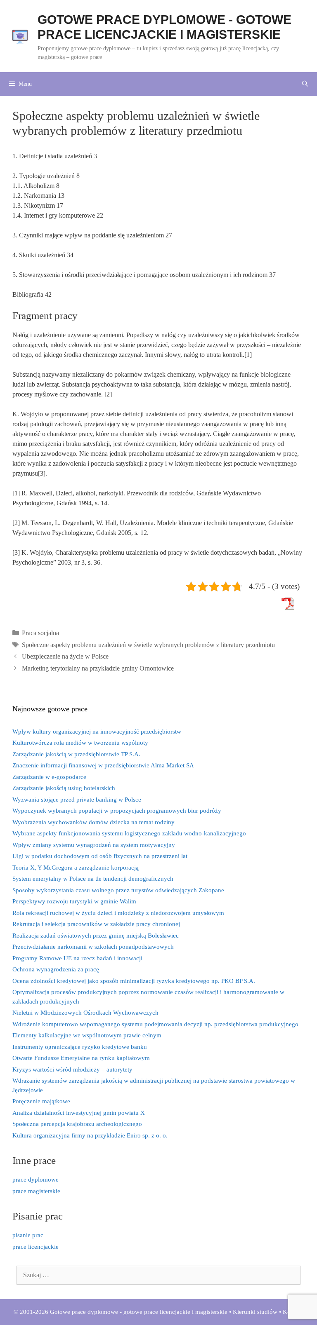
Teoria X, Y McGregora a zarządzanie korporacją (75, 867)
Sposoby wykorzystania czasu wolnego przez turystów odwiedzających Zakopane (118, 890)
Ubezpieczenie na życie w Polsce (65, 656)
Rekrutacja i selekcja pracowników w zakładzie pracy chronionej (96, 924)
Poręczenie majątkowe (41, 1101)
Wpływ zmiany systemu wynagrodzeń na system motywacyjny (93, 845)
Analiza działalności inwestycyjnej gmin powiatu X (78, 1112)
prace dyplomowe (35, 1179)
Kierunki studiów (255, 1312)
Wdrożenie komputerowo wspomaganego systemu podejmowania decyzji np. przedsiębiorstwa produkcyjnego (155, 1024)
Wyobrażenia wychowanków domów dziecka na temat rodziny (93, 822)
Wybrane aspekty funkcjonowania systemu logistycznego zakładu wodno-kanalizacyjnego (129, 833)
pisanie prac (27, 1235)
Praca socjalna (40, 632)
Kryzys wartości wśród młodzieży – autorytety (72, 1069)
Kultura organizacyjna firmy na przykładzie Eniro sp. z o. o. (90, 1135)
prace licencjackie (35, 1246)
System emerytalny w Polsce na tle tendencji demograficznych (92, 878)
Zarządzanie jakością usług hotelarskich (63, 788)
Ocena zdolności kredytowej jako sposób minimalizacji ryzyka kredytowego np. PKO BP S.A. (133, 981)
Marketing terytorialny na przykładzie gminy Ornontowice (98, 668)
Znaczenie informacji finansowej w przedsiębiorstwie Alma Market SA (103, 765)
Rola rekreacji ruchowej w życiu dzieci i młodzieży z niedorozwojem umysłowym (118, 913)
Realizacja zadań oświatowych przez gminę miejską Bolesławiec (95, 935)
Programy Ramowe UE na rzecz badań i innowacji (77, 958)
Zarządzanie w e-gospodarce (49, 777)
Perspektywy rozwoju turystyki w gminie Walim (74, 901)
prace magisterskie (36, 1191)
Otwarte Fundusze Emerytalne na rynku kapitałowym (81, 1058)
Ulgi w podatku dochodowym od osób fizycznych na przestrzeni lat (99, 856)
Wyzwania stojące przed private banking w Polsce (76, 799)
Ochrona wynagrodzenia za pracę (55, 969)
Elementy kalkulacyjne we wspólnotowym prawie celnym (86, 1035)
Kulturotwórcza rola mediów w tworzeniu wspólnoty (80, 742)
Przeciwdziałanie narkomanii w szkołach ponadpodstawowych (93, 946)
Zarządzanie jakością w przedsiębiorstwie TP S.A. (76, 754)
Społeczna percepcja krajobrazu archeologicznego (77, 1124)
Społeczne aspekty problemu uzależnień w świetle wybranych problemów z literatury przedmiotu (148, 644)
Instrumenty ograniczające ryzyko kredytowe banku (79, 1047)
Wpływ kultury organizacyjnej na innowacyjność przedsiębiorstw (96, 731)
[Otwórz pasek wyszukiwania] (305, 84)
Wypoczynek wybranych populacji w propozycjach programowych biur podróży (116, 810)
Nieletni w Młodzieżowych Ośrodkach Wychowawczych (85, 1012)
